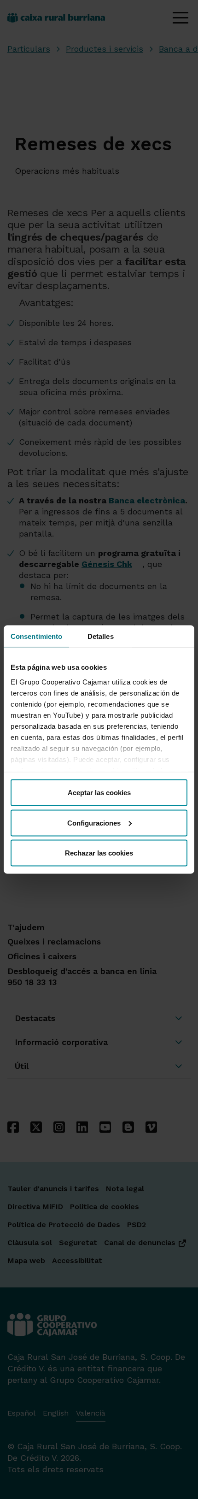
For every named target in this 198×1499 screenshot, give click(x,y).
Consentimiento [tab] (36, 636)
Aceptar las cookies (99, 793)
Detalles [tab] (100, 636)
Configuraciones (94, 822)
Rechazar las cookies (99, 853)
